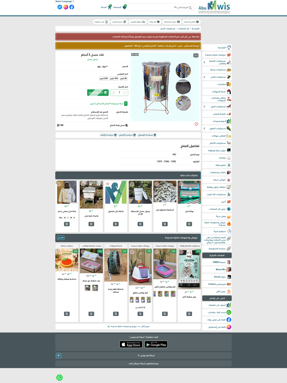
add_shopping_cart (189, 223)
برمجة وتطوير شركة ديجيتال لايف (143, 363)
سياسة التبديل (127, 135)
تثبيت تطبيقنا (101, 21)
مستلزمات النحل (167, 28)
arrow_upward (58, 355)
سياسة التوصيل (147, 135)
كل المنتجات (183, 28)
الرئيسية (195, 28)
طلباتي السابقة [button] (191, 21)
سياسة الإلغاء (108, 135)
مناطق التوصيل (137, 21)
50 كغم (123, 78)
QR (60, 125)
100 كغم (114, 78)
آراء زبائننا (154, 21)
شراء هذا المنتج (98, 92)
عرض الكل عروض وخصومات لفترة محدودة (128, 326)
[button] (120, 7)
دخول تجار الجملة (172, 21)
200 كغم (104, 78)
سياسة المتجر (119, 21)
